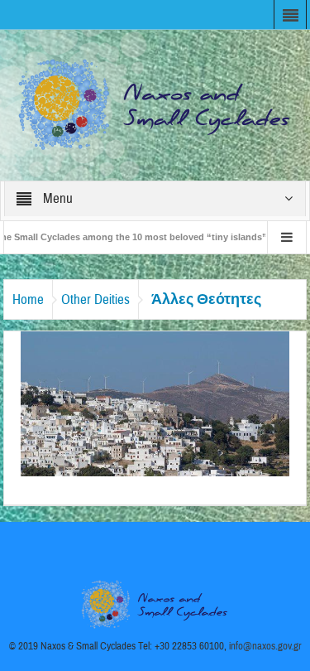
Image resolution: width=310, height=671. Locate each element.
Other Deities (95, 299)
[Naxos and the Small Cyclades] (155, 104)
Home (28, 299)
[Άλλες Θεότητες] (155, 402)
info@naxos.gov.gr (265, 646)
